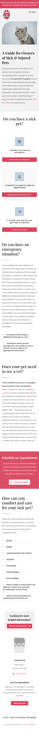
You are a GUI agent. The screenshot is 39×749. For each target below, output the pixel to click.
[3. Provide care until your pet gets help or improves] (19, 211)
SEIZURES (10, 559)
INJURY (9, 540)
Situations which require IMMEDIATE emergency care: (15, 336)
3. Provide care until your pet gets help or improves (19, 221)
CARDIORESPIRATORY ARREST (19, 553)
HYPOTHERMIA (12, 578)
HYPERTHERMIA (12, 572)
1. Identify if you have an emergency (19, 151)
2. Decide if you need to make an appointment (19, 186)
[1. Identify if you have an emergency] (19, 141)
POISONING (11, 566)
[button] (32, 12)
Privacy (24, 724)
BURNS (9, 547)
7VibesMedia (32, 724)
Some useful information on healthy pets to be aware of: (17, 597)
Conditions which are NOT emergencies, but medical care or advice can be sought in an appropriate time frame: (18, 347)
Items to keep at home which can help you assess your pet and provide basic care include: (19, 587)
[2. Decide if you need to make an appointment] (19, 176)
